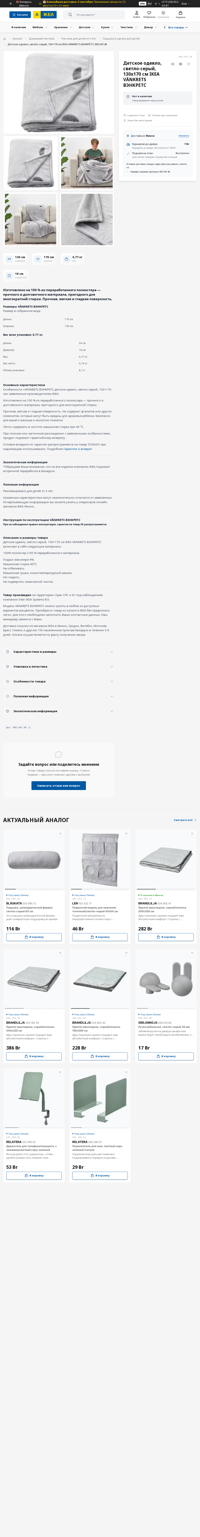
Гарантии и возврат (78, 449)
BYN (142, 3)
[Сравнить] (180, 64)
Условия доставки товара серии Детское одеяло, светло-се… (156, 165)
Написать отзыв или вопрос (58, 785)
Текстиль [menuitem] (126, 27)
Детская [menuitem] (84, 27)
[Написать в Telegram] (155, 3)
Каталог (17, 38)
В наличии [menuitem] (19, 27)
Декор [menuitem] (148, 27)
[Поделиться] (172, 64)
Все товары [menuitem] (176, 27)
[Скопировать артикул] (29, 727)
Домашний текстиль (41, 38)
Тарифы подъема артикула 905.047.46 (150, 171)
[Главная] (4, 38)
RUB (150, 3)
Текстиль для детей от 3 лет (78, 38)
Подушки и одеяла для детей (121, 38)
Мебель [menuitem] (38, 27)
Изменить (184, 135)
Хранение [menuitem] (61, 27)
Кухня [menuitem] (105, 27)
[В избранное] (188, 64)
